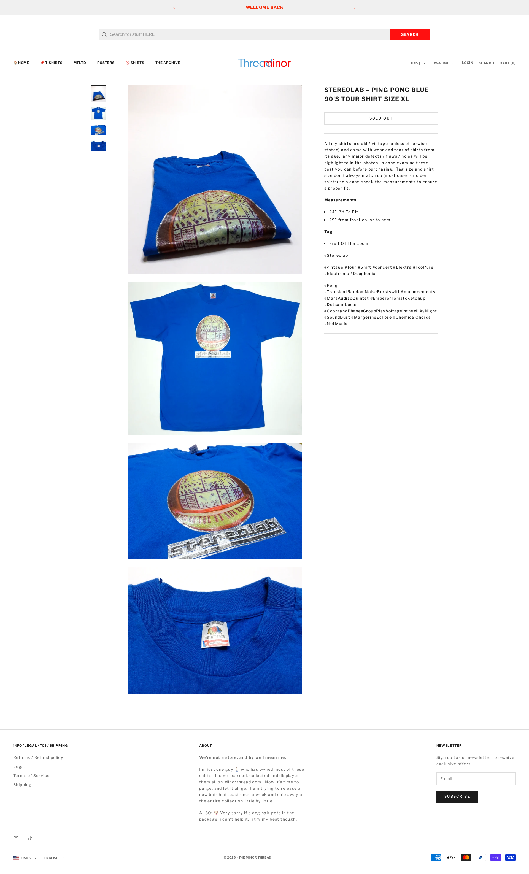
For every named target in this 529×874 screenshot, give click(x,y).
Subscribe (457, 796)
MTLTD (80, 63)
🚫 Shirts (135, 63)
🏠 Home (21, 63)
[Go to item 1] (98, 93)
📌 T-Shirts (51, 63)
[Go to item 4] (98, 145)
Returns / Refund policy (38, 757)
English (441, 63)
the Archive (167, 63)
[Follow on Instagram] (16, 838)
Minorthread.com (242, 782)
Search (410, 34)
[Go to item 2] (98, 113)
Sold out (381, 118)
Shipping (22, 784)
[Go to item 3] (98, 130)
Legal (19, 766)
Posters (106, 63)
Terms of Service (31, 775)
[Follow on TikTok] (30, 838)
